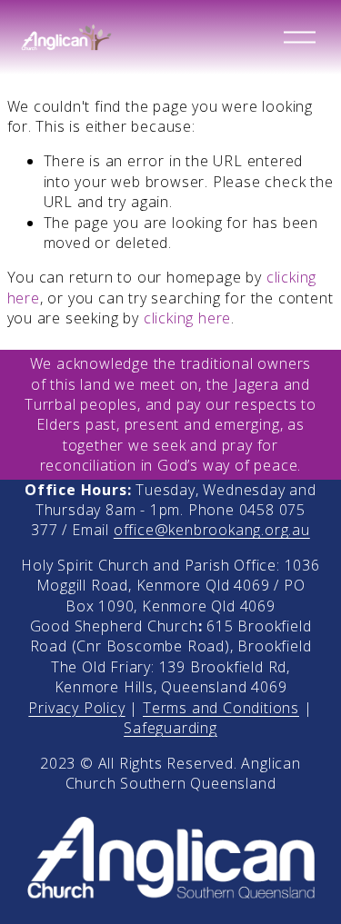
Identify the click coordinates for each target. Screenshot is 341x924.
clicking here (187, 318)
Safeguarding (170, 728)
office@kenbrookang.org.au (212, 530)
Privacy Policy (76, 708)
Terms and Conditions (221, 708)
